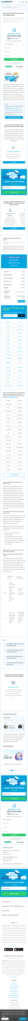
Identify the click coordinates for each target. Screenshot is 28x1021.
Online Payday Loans (13, 687)
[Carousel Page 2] (13, 770)
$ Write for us (13, 985)
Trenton (19, 374)
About (13, 983)
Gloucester (19, 336)
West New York (8, 385)
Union (8, 378)
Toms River (8, 374)
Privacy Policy (16, 63)
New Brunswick (8, 354)
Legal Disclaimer (14, 991)
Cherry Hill (19, 325)
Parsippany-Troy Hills (8, 362)
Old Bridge (19, 358)
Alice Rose (12, 728)
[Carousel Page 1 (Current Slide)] (11, 770)
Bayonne (8, 322)
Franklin (8, 336)
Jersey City (19, 347)
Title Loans (14, 265)
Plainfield (19, 370)
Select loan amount (14, 187)
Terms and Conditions (13, 997)
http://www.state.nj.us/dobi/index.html (12, 863)
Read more (5, 1018)
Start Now (14, 59)
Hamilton (8, 340)
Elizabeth (20, 333)
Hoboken (20, 340)
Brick (20, 322)
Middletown (19, 351)
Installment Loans (14, 263)
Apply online (21, 301)
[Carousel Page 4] (16, 770)
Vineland (8, 381)
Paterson (8, 367)
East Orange (19, 329)
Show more (14, 475)
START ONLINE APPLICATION (14, 117)
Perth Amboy (20, 367)
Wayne (19, 381)
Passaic (19, 361)
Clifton (8, 329)
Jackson (8, 347)
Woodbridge (19, 385)
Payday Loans (14, 260)
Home (3, 7)
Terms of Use (20, 63)
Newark (19, 354)
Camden (8, 325)
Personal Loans (9, 7)
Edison (8, 333)
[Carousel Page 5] (17, 770)
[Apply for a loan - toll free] (20, 2)
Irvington (20, 343)
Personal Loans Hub (9, 720)
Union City (19, 378)
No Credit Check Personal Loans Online (13, 764)
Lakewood (8, 351)
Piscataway (8, 370)
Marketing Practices (14, 995)
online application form (11, 397)
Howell (8, 343)
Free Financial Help (13, 987)
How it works (13, 989)
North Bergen (8, 358)
